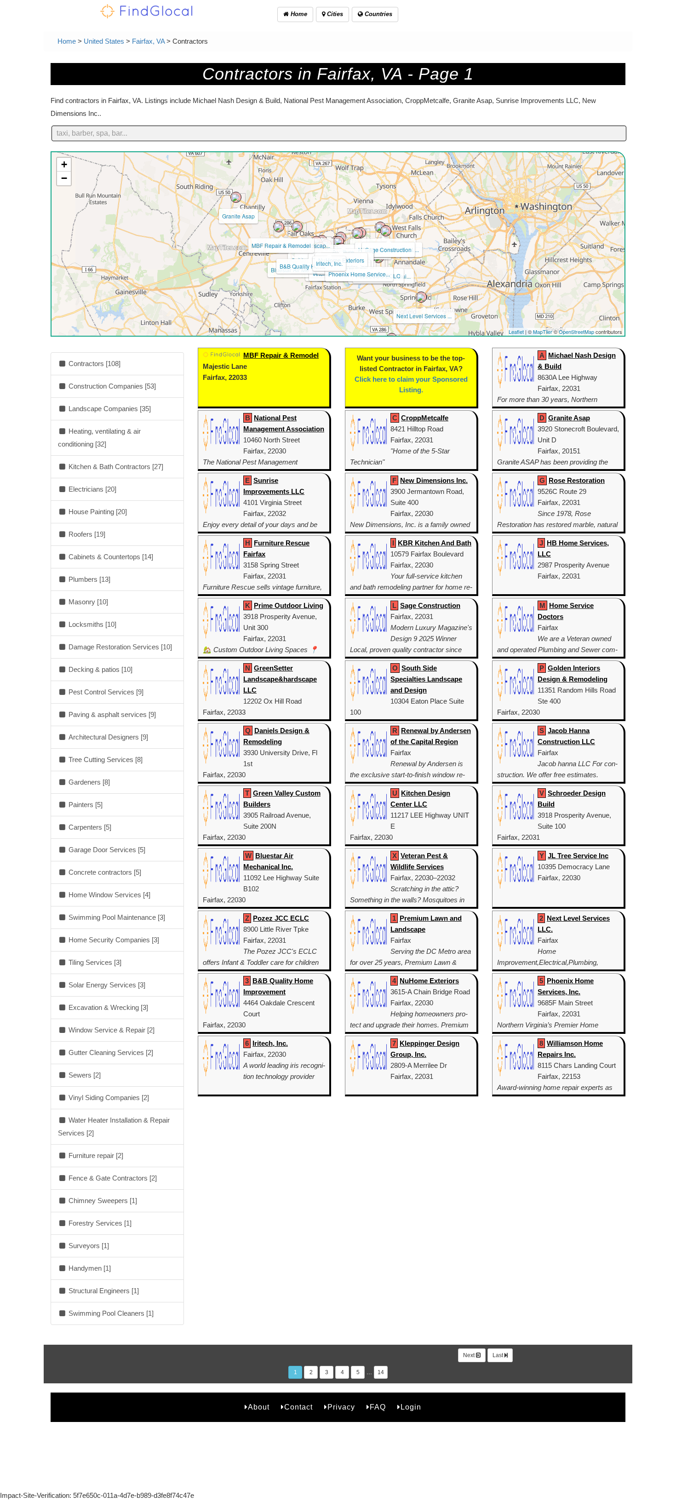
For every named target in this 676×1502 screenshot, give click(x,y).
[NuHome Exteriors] (338, 241)
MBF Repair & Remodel (281, 245)
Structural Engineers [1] (103, 1291)
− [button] (64, 178)
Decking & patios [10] (99, 669)
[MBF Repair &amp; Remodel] (278, 226)
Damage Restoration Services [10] (119, 647)
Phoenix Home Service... (359, 274)
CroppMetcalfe (424, 418)
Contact (298, 1407)
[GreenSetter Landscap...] (297, 226)
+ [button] (64, 164)
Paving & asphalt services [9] (111, 714)
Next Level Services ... (424, 316)
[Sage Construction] (385, 230)
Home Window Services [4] (108, 895)
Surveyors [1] (88, 1246)
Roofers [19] (86, 534)
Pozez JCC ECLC (281, 918)
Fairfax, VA (148, 41)
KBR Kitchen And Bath (434, 543)
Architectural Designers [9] (107, 737)
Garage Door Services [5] (106, 850)
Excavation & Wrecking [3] (107, 1007)
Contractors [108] (93, 363)
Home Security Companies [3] (113, 940)
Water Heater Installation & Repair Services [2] (114, 1126)
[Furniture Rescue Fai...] (357, 233)
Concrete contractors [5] (104, 872)
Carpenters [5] (89, 827)
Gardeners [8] (88, 782)
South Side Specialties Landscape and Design (426, 679)
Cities (334, 14)
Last (498, 1355)
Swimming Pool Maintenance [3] (116, 917)
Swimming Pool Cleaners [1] (110, 1313)
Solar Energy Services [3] (106, 985)
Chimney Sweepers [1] (102, 1200)
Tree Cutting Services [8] (105, 759)
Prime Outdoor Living (288, 605)
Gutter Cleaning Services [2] (110, 1052)
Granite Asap (238, 216)
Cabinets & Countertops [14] (110, 557)
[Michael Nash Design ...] (380, 227)
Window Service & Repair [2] (111, 1030)
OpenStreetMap (576, 331)
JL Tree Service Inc (578, 856)
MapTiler (542, 331)
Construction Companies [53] (111, 386)
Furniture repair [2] (95, 1155)
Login (411, 1407)
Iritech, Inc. (329, 263)
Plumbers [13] (88, 579)
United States (104, 41)
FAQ (378, 1407)
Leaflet (516, 331)
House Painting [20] (97, 512)
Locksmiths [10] (91, 624)
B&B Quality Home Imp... (310, 266)
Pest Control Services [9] (105, 692)
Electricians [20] (91, 489)
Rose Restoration (577, 480)
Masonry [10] (87, 602)
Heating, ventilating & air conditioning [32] (99, 437)
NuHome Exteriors (429, 981)
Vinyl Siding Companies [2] (108, 1097)
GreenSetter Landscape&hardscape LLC (280, 679)
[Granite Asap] (235, 197)
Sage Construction (388, 249)
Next (469, 1355)
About (258, 1407)
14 (381, 1372)
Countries (377, 14)
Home (298, 14)
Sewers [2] (84, 1075)
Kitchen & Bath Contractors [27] (115, 466)
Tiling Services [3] (94, 962)
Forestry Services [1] (99, 1223)
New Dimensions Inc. (434, 480)
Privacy (341, 1407)
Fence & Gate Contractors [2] (112, 1178)
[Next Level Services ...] (421, 297)
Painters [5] (85, 804)
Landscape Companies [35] (109, 409)
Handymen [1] (89, 1268)
